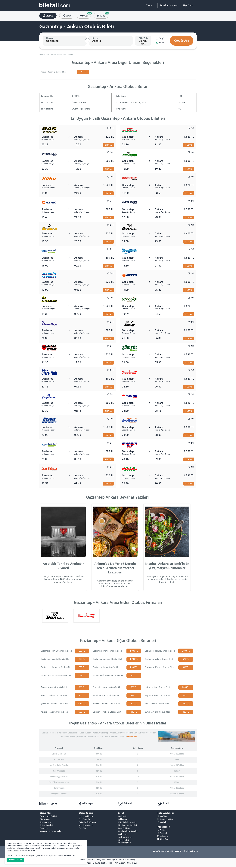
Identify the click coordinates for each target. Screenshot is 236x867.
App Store (163, 816)
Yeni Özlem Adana (86, 825)
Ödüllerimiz (122, 834)
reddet (31, 848)
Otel (87, 15)
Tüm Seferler (45, 819)
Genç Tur (82, 828)
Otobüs (49, 15)
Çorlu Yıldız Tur (84, 819)
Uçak (68, 15)
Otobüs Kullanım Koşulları (128, 831)
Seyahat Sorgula (169, 5)
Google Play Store (166, 819)
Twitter (162, 830)
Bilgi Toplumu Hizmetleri (127, 825)
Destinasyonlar (45, 822)
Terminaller (44, 828)
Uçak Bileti (122, 816)
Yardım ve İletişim (125, 837)
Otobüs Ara (181, 40)
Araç (104, 15)
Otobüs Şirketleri (46, 825)
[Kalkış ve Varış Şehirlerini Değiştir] (87, 40)
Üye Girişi (188, 5)
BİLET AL (108, 145)
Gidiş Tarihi (143, 38)
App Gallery (163, 822)
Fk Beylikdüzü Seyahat (87, 822)
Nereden (49, 38)
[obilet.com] (54, 7)
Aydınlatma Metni (13, 851)
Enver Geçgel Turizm (81, 109)
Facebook (163, 833)
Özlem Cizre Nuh (79, 102)
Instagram (163, 836)
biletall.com (132, 737)
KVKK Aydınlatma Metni (127, 822)
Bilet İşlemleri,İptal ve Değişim (124, 841)
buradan (26, 855)
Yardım (150, 5)
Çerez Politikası (124, 828)
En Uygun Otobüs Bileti (48, 816)
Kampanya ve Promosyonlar (50, 831)
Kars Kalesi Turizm (86, 816)
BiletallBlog (163, 839)
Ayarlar (82, 859)
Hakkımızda (122, 819)
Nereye (95, 38)
